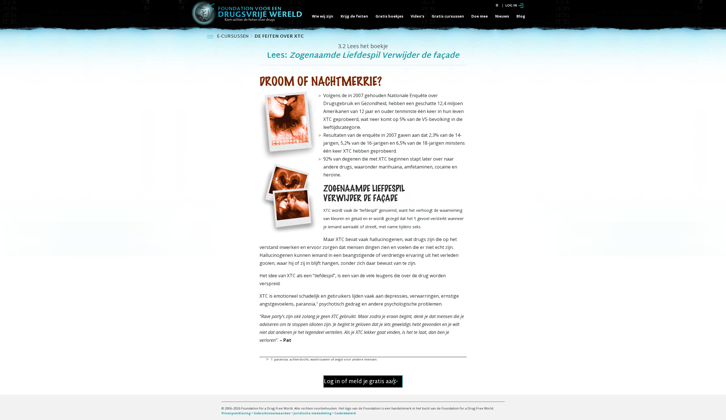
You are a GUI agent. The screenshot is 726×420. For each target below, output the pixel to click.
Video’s (417, 16)
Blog (520, 16)
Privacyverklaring (236, 413)
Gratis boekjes (389, 16)
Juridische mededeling (313, 413)
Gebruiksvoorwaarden (272, 413)
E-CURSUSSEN (233, 37)
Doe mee (479, 16)
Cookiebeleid (345, 413)
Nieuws (502, 16)
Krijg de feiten (354, 16)
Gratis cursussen (448, 16)
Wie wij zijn (322, 16)
